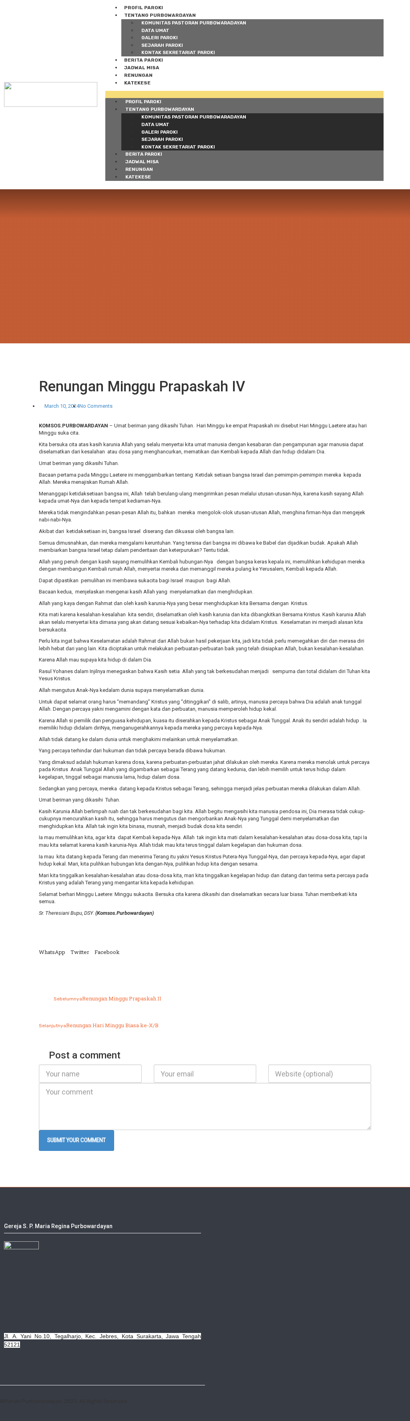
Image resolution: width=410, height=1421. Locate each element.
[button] (244, 94)
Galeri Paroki (159, 37)
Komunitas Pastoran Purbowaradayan (193, 23)
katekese (137, 83)
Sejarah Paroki (162, 45)
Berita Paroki (143, 60)
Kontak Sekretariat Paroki (178, 52)
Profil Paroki (143, 7)
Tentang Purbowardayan (160, 15)
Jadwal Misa (141, 67)
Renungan (138, 75)
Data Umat (155, 30)
